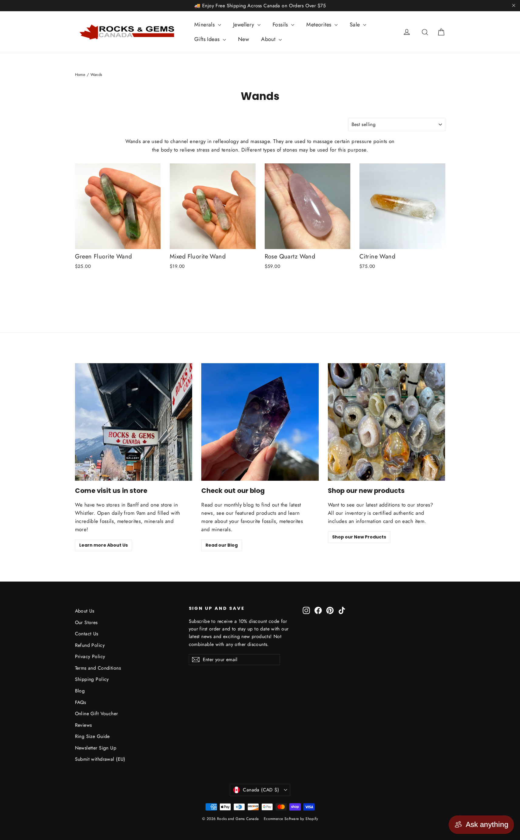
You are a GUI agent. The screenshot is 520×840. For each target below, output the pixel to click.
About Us (84, 610)
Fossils (281, 25)
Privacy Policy (90, 656)
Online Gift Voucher (96, 713)
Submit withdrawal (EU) (100, 759)
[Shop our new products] (386, 422)
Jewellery (244, 25)
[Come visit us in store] (133, 422)
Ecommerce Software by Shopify (291, 818)
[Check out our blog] (260, 422)
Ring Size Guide (92, 736)
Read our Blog (222, 545)
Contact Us (86, 633)
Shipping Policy (92, 679)
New (243, 39)
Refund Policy (90, 645)
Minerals (205, 25)
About (269, 39)
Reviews (83, 725)
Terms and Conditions (98, 667)
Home (80, 74)
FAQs (80, 702)
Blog (80, 690)
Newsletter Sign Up (96, 747)
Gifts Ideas (207, 39)
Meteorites (319, 25)
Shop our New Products (359, 537)
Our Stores (86, 622)
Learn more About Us (103, 545)
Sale (356, 25)
